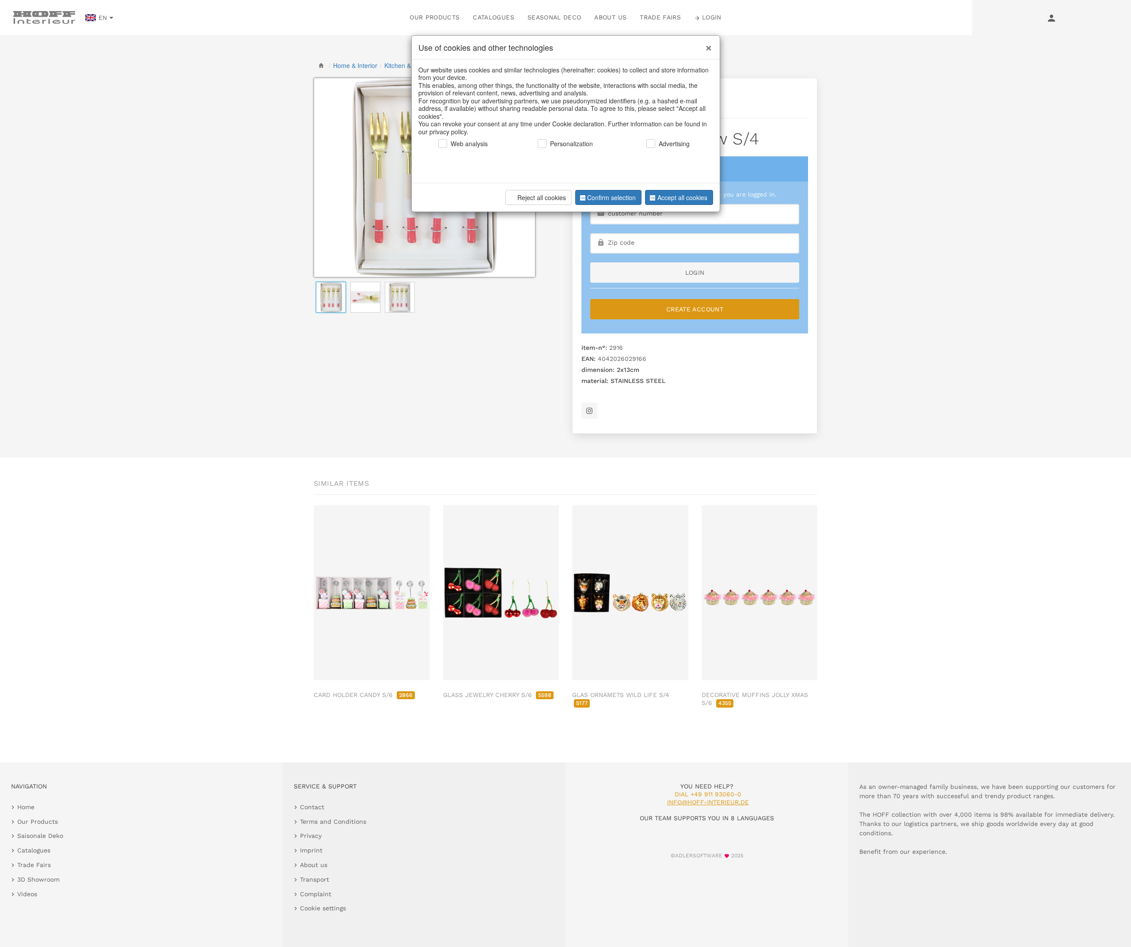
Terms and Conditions (333, 821)
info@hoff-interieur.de (708, 802)
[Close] (706, 44)
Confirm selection (611, 197)
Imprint (311, 850)
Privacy (311, 835)
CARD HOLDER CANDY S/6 (363, 694)
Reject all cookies (541, 197)
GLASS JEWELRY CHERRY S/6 (497, 694)
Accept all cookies (682, 197)
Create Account (694, 309)
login (695, 272)
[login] (1051, 17)
